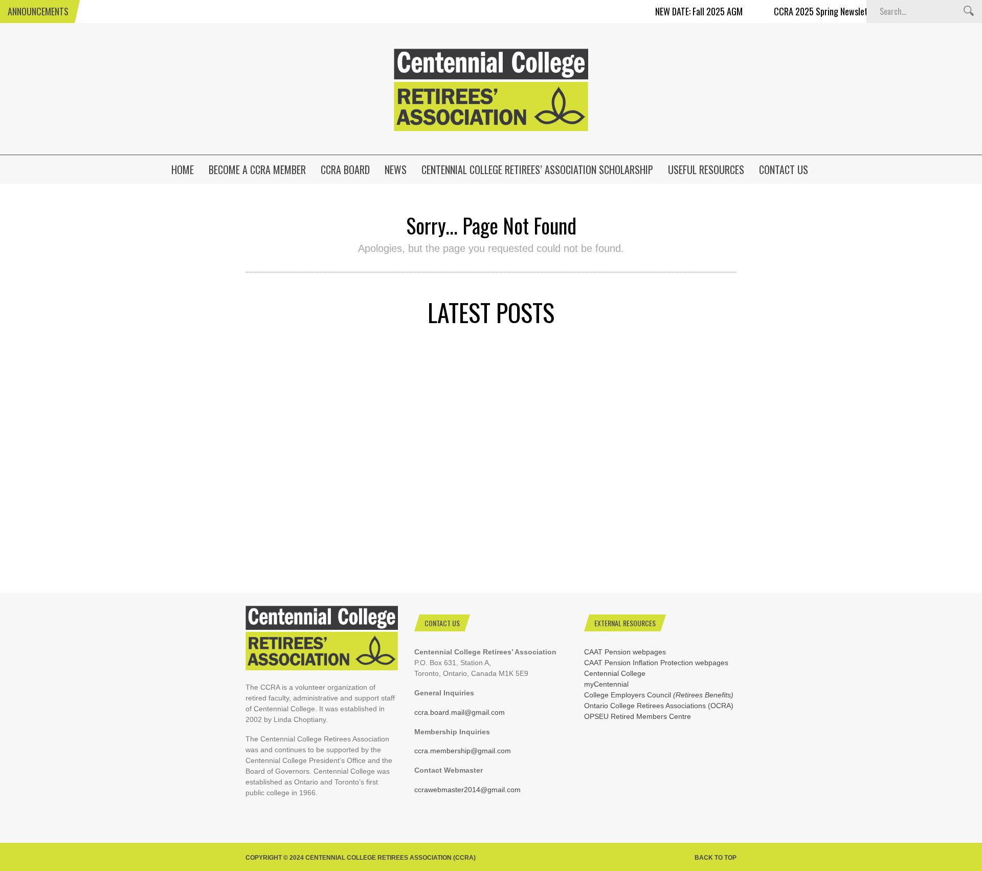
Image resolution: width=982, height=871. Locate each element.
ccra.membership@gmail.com (462, 751)
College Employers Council (658, 695)
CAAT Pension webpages (625, 652)
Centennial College (614, 673)
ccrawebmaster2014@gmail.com (467, 789)
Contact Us (783, 169)
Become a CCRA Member (257, 169)
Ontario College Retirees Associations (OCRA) (658, 706)
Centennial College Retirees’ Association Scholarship (537, 169)
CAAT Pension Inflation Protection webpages (656, 662)
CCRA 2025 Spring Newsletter (808, 11)
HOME (182, 169)
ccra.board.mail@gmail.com (459, 712)
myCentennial (606, 684)
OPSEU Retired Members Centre (637, 716)
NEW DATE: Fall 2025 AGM (681, 11)
